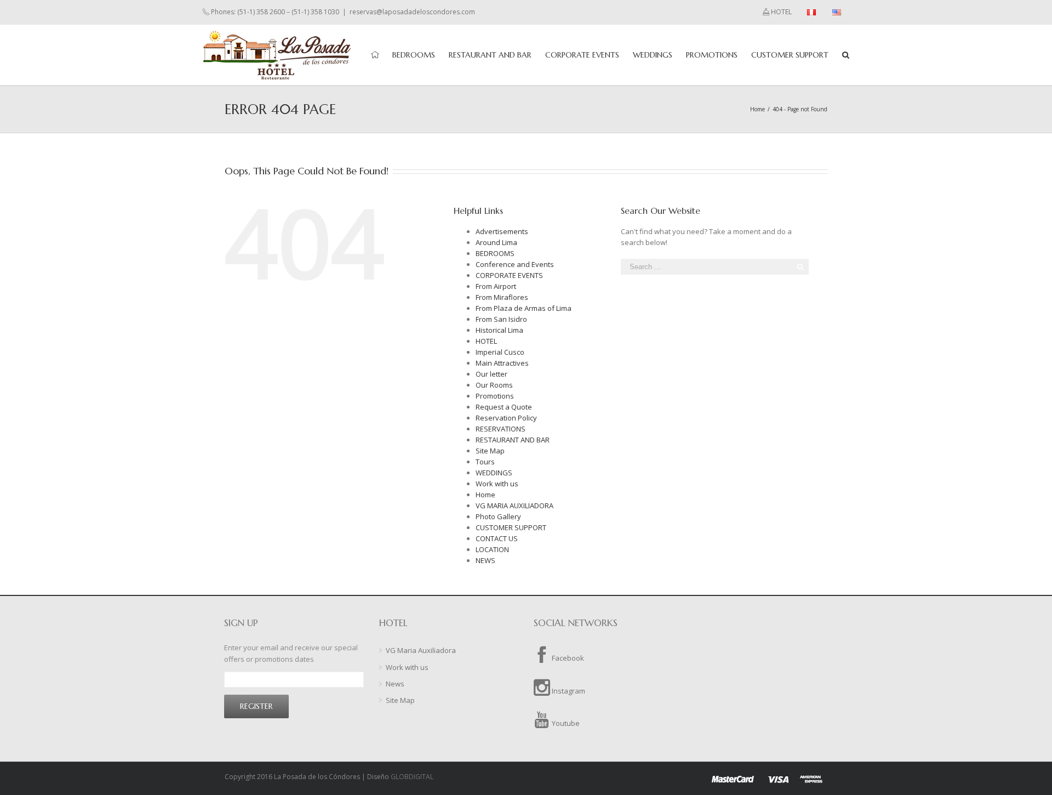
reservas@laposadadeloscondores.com (412, 11)
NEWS (485, 560)
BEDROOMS (495, 253)
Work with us (497, 484)
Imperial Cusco (500, 352)
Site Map (490, 451)
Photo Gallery (498, 516)
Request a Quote (504, 407)
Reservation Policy (506, 418)
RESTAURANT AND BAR (513, 440)
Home (485, 494)
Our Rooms (494, 385)
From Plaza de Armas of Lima (523, 308)
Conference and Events (515, 264)
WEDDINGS (494, 473)
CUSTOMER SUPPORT (511, 527)
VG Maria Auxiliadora (421, 650)
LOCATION (492, 549)
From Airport (496, 286)
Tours (485, 462)
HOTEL (486, 341)
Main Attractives (502, 363)
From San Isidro (501, 319)
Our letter (491, 374)
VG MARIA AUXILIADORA (514, 505)
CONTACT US (497, 538)
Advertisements (502, 231)
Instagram (567, 691)
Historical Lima (499, 330)
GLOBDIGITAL (412, 776)
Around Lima (496, 242)
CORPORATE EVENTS (509, 275)
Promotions (495, 396)
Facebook (567, 658)
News (395, 684)
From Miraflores (502, 297)
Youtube (565, 723)
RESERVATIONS (500, 429)
